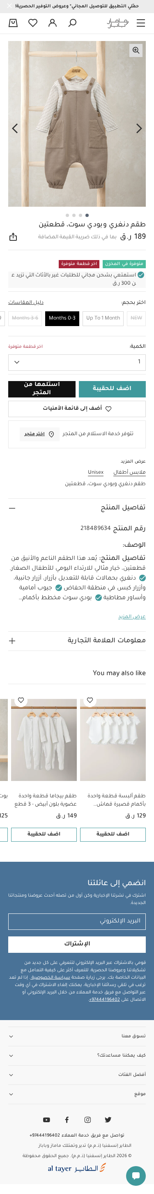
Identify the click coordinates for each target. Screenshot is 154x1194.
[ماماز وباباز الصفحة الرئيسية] (118, 23)
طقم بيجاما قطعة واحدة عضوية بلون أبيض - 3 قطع (45, 801)
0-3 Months (62, 319)
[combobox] (77, 362)
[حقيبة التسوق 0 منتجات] (13, 24)
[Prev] (139, 128)
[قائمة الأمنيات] (90, 700)
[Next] (14, 128)
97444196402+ (104, 1000)
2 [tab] (80, 215)
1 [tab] (87, 215)
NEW (136, 319)
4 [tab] (67, 215)
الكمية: (137, 347)
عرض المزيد (132, 617)
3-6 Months (25, 319)
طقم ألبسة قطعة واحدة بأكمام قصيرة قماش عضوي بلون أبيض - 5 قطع (115, 801)
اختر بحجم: (133, 303)
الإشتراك (77, 944)
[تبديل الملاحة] (141, 23)
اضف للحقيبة (113, 835)
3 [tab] (74, 215)
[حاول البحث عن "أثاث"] (72, 23)
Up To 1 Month (103, 319)
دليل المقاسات (26, 303)
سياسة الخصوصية (50, 977)
